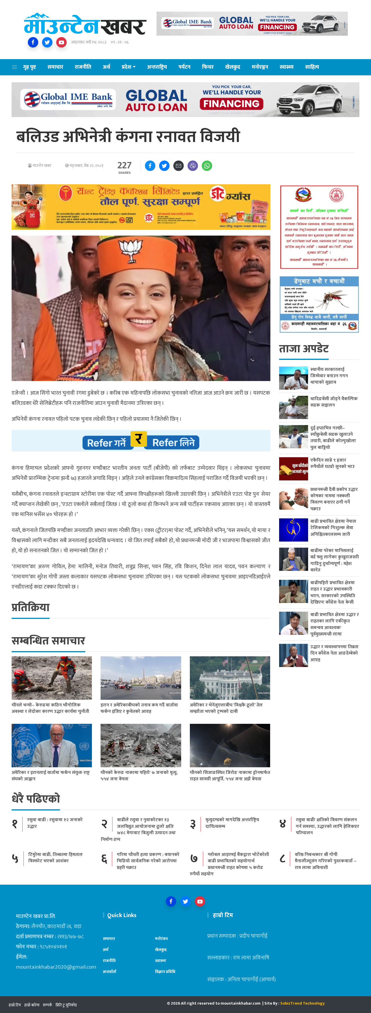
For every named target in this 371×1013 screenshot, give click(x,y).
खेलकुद (232, 67)
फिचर (208, 67)
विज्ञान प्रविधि (165, 971)
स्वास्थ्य (287, 67)
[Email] (178, 166)
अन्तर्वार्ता (109, 971)
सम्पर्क (47, 1005)
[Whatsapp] (207, 166)
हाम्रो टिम (15, 1005)
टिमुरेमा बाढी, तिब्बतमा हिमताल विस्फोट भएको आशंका (55, 858)
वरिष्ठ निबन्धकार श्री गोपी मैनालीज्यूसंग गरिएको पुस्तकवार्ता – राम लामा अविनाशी (326, 861)
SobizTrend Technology (302, 1003)
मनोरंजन (161, 938)
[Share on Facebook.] (150, 166)
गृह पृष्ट (29, 67)
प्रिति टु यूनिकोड (66, 1005)
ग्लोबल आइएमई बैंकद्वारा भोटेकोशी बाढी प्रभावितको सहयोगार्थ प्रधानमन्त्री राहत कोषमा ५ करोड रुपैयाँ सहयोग (229, 864)
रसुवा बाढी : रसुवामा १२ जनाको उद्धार (55, 823)
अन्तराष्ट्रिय (157, 67)
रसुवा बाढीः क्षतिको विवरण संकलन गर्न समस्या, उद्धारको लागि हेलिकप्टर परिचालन (327, 826)
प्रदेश (126, 67)
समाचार (55, 67)
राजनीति (83, 67)
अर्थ (106, 67)
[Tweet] (164, 166)
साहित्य (312, 67)
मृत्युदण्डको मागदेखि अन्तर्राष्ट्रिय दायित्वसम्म (232, 823)
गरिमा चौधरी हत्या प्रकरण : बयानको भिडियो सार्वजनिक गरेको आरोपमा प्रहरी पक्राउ (148, 861)
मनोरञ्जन (260, 67)
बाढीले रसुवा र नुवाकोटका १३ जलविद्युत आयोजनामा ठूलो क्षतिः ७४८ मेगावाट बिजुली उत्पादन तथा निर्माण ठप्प (138, 829)
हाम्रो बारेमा (31, 1005)
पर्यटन (184, 67)
